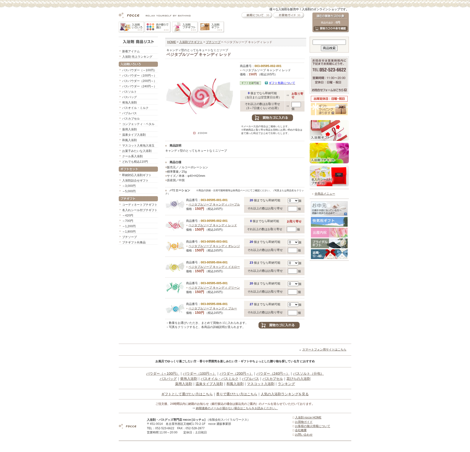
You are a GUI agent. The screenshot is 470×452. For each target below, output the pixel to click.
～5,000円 (129, 191)
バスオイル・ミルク (135, 108)
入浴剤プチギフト (191, 42)
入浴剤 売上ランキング (137, 56)
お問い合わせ (304, 434)
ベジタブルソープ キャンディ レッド (212, 225)
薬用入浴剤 (129, 129)
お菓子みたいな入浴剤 (137, 151)
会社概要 (301, 430)
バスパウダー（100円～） (139, 75)
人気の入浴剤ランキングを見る (285, 394)
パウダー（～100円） (162, 373)
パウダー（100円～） (199, 373)
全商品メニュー (325, 193)
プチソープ (129, 237)
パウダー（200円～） (236, 373)
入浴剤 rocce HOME (308, 417)
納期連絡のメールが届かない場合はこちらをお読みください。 (237, 408)
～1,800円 (129, 231)
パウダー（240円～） (273, 373)
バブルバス (129, 113)
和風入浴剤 (129, 140)
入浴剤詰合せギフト (135, 180)
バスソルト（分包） (308, 373)
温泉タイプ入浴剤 (134, 134)
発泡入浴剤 (129, 102)
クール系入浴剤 (132, 156)
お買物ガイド (304, 422)
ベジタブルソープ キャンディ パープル (214, 204)
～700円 (127, 221)
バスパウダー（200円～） (139, 81)
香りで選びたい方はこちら (236, 394)
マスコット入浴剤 (260, 384)
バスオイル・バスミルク (219, 379)
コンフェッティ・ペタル (138, 124)
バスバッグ (129, 97)
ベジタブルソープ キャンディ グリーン (214, 287)
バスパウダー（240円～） (139, 86)
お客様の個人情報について (312, 426)
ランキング (286, 384)
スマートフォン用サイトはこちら (324, 349)
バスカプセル (131, 118)
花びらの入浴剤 (298, 379)
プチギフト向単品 (134, 242)
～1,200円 (129, 226)
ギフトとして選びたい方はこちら (187, 394)
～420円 (127, 215)
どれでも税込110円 (135, 161)
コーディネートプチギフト (139, 204)
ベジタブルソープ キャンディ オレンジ (214, 246)
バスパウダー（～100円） (139, 70)
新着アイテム (131, 51)
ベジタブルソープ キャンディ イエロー (214, 267)
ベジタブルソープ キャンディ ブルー (212, 308)
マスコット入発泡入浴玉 (138, 145)
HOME (171, 42)
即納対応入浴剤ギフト (137, 175)
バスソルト (129, 91)
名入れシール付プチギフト (139, 210)
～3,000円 (129, 186)
